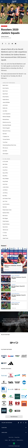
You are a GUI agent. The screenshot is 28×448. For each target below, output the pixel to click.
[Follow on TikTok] (18, 422)
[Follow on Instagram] (25, 422)
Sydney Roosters (5, 36)
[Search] (26, 1)
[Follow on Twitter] (23, 422)
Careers (6, 440)
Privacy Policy (16, 437)
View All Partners (14, 416)
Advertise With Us (20, 440)
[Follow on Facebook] (20, 422)
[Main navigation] (2, 1)
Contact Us (13, 440)
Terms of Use (11, 437)
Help (9, 440)
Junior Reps (4, 26)
